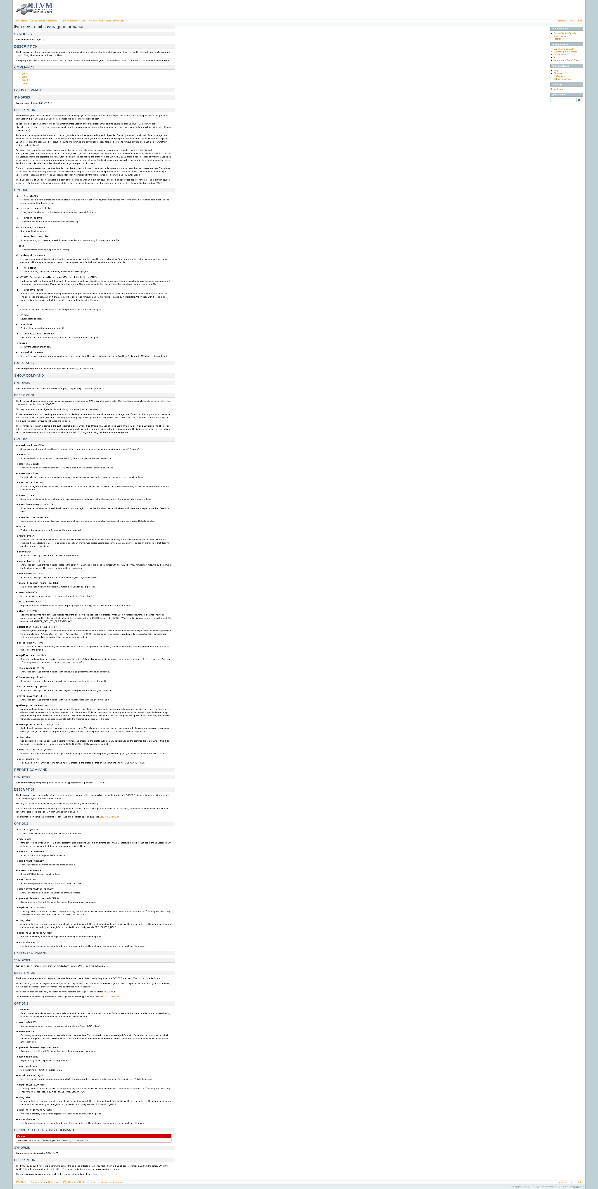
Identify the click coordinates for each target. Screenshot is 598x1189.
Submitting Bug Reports (565, 51)
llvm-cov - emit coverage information (106, 20)
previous (562, 20)
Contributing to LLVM (563, 49)
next (572, 20)
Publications (559, 76)
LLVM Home (21, 20)
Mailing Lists (559, 54)
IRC (555, 57)
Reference (53, 20)
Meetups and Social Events (566, 60)
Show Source (556, 89)
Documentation (38, 20)
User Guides (559, 36)
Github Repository (562, 79)
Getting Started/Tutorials (565, 33)
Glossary (557, 73)
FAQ (555, 70)
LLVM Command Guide (73, 20)
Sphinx (576, 1187)
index (580, 20)
